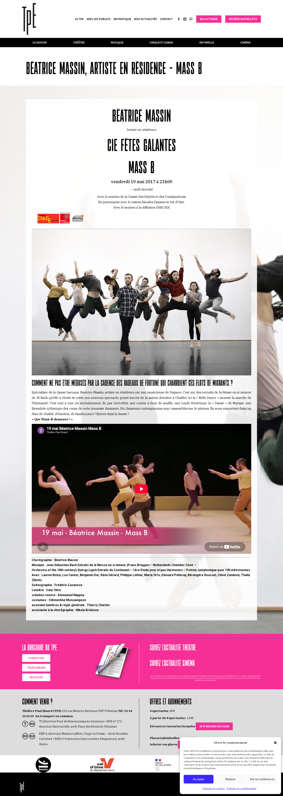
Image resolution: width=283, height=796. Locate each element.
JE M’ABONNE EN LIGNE (214, 726)
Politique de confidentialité (241, 788)
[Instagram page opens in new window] (184, 19)
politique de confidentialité (205, 680)
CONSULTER (36, 658)
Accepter (198, 779)
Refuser (230, 779)
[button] (275, 743)
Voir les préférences (262, 779)
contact (229, 678)
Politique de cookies (214, 788)
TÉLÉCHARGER (36, 667)
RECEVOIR (36, 677)
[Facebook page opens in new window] (178, 19)
